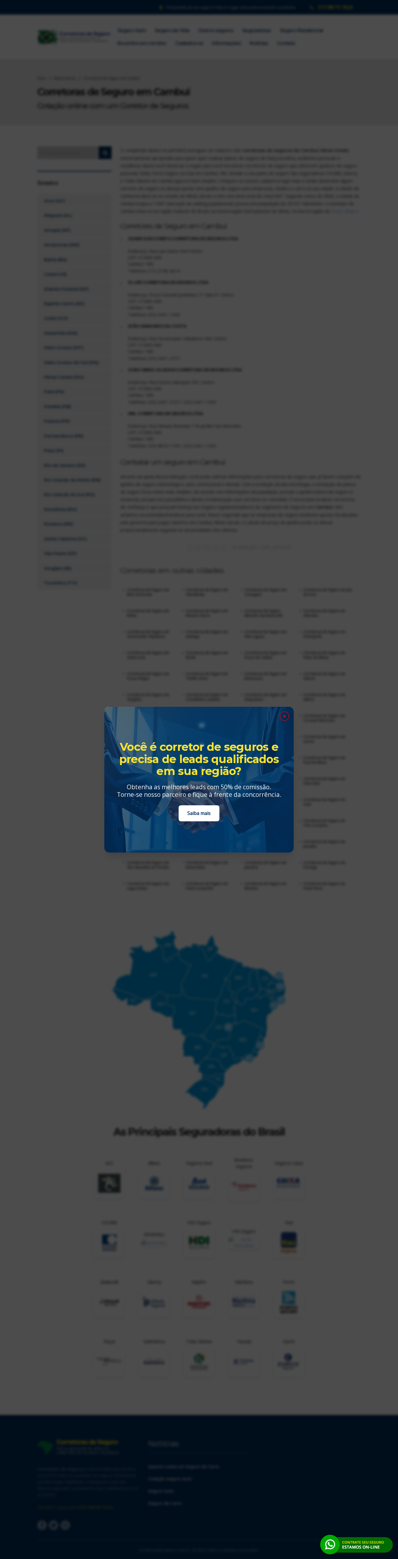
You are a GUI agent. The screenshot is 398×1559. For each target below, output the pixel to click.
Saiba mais (199, 813)
